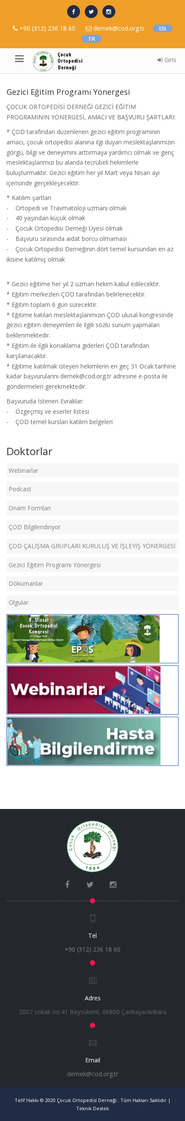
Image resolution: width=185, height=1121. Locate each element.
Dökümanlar (26, 583)
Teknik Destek (92, 1108)
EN (162, 28)
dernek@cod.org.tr (92, 1074)
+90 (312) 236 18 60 (47, 28)
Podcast (20, 489)
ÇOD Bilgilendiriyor (35, 527)
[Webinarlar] (83, 689)
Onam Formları (30, 508)
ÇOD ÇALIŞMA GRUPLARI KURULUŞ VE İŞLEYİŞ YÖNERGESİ (92, 546)
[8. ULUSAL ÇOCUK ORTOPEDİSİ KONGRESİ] (83, 638)
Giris (169, 60)
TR (91, 39)
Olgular (18, 602)
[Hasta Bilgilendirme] (83, 740)
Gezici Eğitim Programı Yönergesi (55, 565)
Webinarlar (23, 470)
